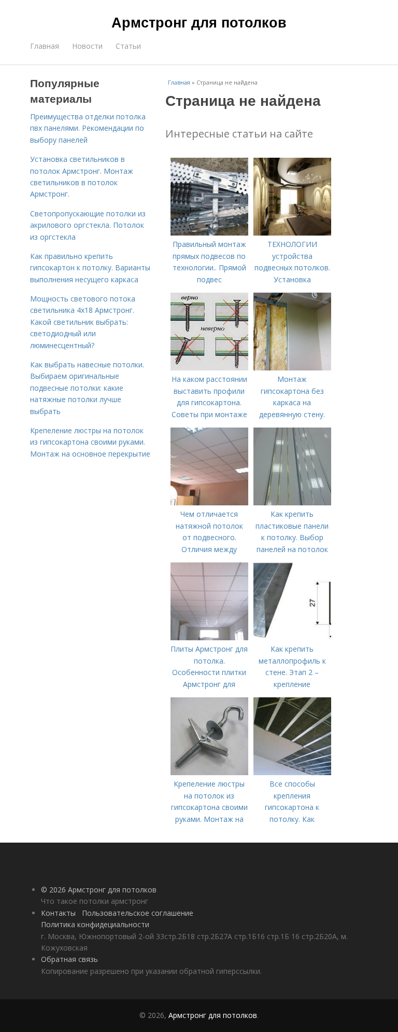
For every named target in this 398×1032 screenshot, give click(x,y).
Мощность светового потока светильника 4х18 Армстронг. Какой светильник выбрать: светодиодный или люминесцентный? (82, 322)
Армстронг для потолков (199, 22)
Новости (87, 46)
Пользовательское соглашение (137, 913)
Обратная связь (69, 959)
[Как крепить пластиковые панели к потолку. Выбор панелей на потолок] (292, 502)
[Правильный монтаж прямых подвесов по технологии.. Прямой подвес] (209, 233)
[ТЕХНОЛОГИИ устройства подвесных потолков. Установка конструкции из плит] (292, 233)
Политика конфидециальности (95, 924)
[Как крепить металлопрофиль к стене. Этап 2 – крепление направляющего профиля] (292, 637)
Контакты (58, 913)
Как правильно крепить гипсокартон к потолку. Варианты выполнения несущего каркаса (90, 267)
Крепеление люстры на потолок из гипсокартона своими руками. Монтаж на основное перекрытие (90, 442)
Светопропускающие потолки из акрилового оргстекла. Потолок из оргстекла (88, 225)
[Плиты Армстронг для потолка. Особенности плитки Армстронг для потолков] (209, 637)
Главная (44, 46)
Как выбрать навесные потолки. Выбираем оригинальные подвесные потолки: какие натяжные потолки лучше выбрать (87, 388)
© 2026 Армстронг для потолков (99, 890)
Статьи (128, 46)
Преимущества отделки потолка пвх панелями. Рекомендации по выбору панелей (88, 128)
